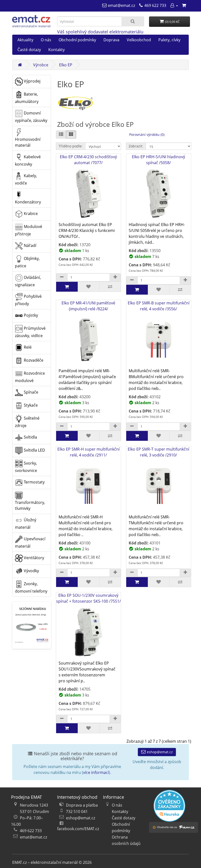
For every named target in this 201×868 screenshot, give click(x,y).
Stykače (30, 405)
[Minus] (61, 277)
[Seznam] (61, 134)
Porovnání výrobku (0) (146, 134)
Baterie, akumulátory (26, 97)
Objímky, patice (27, 262)
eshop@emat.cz (159, 752)
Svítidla (30, 437)
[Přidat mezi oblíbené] (88, 287)
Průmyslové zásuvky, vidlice (30, 332)
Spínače (30, 392)
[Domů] (19, 65)
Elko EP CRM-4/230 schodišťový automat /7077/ (88, 159)
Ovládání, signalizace (28, 281)
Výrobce (40, 65)
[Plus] (115, 277)
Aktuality (25, 40)
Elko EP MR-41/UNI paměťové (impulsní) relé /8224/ (88, 306)
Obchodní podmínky (77, 40)
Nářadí (29, 245)
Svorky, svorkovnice (26, 466)
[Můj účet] (174, 5)
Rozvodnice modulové (30, 376)
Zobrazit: (136, 146)
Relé (27, 347)
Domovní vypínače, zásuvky (31, 116)
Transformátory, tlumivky (30, 505)
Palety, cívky (169, 40)
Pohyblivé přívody (28, 300)
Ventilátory (33, 557)
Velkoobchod (139, 40)
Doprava (111, 40)
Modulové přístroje (28, 230)
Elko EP (65, 65)
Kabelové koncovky (28, 160)
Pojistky (30, 315)
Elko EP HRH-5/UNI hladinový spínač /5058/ (158, 159)
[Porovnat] (110, 287)
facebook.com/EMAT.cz (78, 828)
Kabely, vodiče (26, 179)
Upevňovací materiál (30, 542)
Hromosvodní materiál (27, 142)
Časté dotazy (29, 49)
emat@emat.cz (33, 837)
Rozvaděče (33, 360)
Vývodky (31, 570)
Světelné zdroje (27, 421)
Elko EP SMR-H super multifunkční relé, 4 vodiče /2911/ (88, 452)
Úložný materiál (25, 523)
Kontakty (56, 49)
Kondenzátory (28, 202)
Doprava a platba (82, 805)
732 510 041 (77, 811)
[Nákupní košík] (183, 5)
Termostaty (34, 482)
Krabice (30, 213)
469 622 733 (31, 830)
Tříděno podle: (71, 146)
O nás (46, 40)
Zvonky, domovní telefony (31, 587)
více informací (96, 772)
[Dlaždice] (71, 134)
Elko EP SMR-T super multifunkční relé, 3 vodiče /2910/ (158, 452)
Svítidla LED (34, 450)
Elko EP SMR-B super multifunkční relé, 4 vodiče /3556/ (158, 306)
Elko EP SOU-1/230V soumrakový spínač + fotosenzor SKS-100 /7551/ (88, 598)
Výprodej (31, 81)
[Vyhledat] (133, 21)
